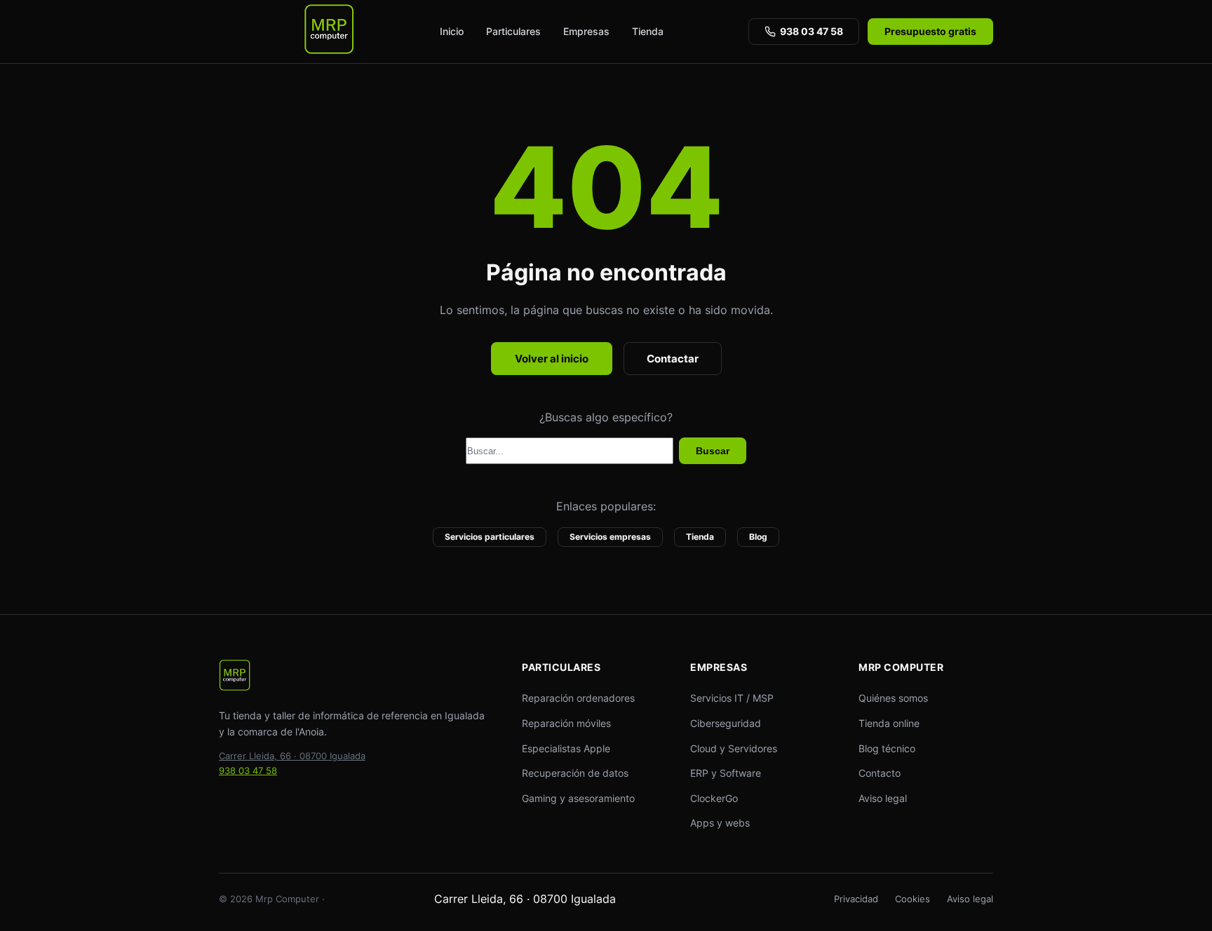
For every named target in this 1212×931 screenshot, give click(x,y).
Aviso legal (882, 798)
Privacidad (856, 898)
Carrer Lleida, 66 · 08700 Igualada (292, 755)
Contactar (673, 358)
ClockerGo (714, 798)
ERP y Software (725, 773)
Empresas (586, 31)
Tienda (648, 31)
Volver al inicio (551, 358)
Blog (758, 536)
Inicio (452, 31)
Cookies (912, 898)
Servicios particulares (489, 536)
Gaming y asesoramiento (578, 798)
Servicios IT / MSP (732, 698)
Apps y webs (720, 823)
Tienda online (889, 723)
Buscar (712, 450)
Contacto (879, 773)
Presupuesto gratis (930, 31)
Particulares (513, 31)
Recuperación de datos (575, 773)
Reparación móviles (566, 723)
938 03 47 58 (811, 31)
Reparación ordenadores (578, 698)
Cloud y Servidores (733, 748)
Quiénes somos (893, 698)
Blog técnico (886, 748)
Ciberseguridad (725, 723)
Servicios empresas (610, 536)
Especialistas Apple (566, 748)
